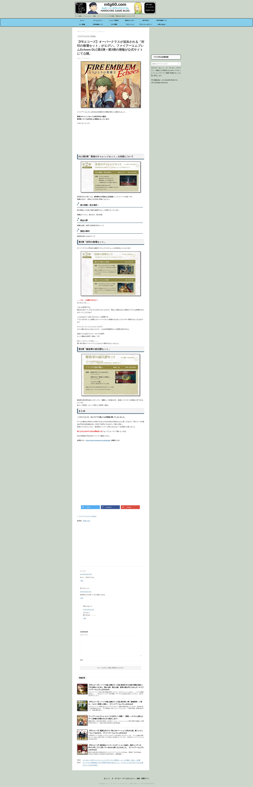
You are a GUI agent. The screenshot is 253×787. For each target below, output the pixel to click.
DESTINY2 (146, 20)
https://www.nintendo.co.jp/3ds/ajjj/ (98, 440)
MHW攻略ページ (98, 24)
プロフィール (130, 24)
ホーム (82, 20)
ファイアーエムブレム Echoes (87, 516)
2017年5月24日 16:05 (86, 574)
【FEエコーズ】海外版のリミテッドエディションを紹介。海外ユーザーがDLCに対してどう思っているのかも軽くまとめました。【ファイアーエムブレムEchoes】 (116, 747)
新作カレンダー (129, 20)
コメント (83, 635)
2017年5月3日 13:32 (85, 591)
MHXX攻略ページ (162, 20)
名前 (81, 660)
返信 (82, 580)
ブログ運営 (114, 24)
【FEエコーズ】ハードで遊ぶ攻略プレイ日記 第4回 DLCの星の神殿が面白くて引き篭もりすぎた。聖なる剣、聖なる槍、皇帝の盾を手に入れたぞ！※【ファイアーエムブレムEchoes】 (116, 687)
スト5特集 (82, 24)
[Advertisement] (110, 138)
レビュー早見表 (113, 20)
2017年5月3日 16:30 (88, 609)
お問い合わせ (161, 24)
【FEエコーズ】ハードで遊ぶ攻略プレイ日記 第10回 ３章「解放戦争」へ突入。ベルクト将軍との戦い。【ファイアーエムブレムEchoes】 (115, 703)
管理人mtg (86, 521)
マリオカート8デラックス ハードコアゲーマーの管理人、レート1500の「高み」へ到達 (111, 760)
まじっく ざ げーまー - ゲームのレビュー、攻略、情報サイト (126, 778)
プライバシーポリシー (145, 24)
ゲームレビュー (97, 20)
